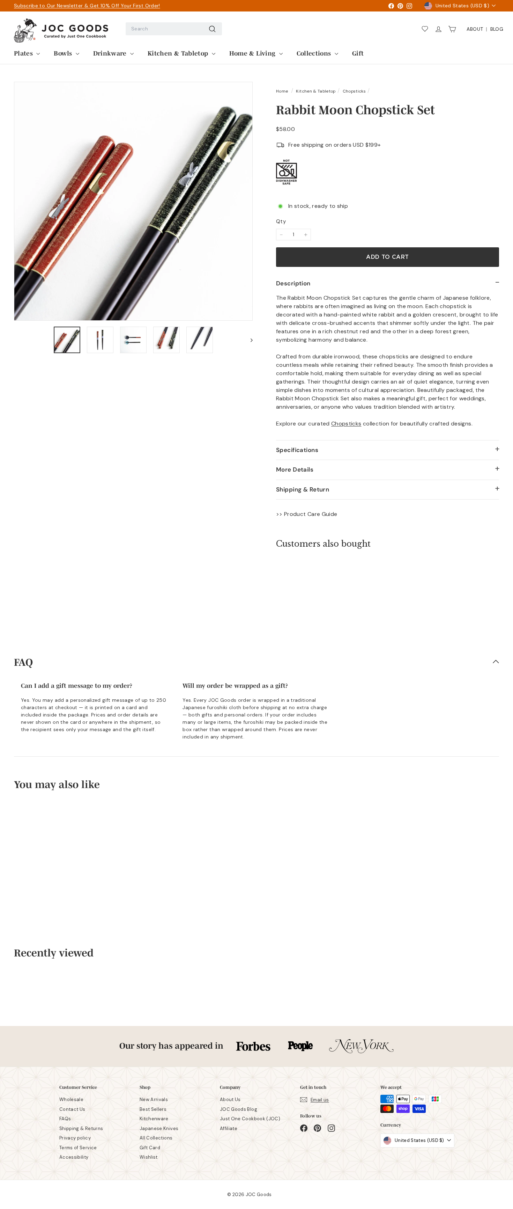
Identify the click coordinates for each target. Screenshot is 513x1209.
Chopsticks (354, 91)
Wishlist (149, 1157)
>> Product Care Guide (306, 514)
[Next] (248, 340)
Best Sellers (153, 1109)
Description (293, 283)
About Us (230, 1099)
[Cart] (454, 29)
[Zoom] (133, 201)
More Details (294, 469)
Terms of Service (78, 1148)
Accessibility (74, 1157)
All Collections (156, 1138)
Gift (358, 53)
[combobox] (174, 28)
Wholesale (71, 1099)
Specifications (297, 450)
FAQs (65, 1119)
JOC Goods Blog (238, 1109)
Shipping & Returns (81, 1128)
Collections (315, 53)
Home (282, 91)
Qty (281, 221)
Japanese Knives (159, 1128)
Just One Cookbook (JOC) (250, 1119)
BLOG (496, 29)
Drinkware (111, 53)
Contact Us (72, 1109)
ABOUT (475, 29)
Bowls (64, 53)
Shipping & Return (302, 489)
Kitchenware (154, 1119)
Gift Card (150, 1148)
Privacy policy (75, 1138)
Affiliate (228, 1128)
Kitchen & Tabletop (179, 53)
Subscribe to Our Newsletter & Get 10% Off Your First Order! (87, 5)
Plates (24, 53)
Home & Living (253, 53)
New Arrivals (154, 1099)
